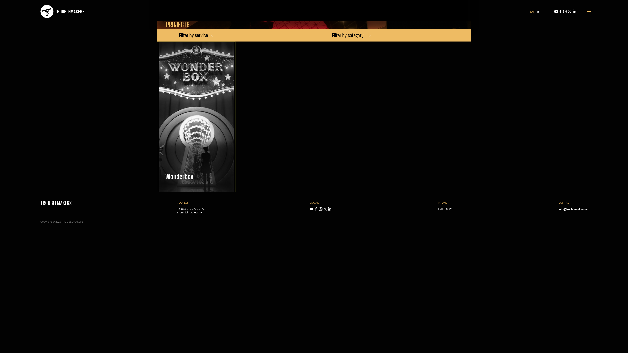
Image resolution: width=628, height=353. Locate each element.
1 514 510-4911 (445, 209)
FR (537, 11)
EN (532, 11)
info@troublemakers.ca (573, 209)
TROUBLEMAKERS (56, 203)
